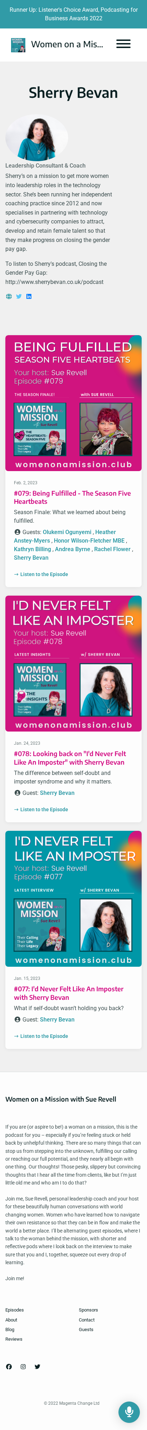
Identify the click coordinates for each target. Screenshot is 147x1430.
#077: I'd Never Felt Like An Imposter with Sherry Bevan (68, 993)
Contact (87, 1320)
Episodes (14, 1310)
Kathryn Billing (32, 549)
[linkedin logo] (28, 296)
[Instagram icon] (23, 1367)
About (11, 1320)
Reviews (13, 1339)
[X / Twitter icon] (37, 1367)
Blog (9, 1329)
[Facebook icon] (8, 1367)
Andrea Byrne (72, 549)
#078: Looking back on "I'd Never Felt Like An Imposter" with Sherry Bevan (70, 757)
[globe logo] (9, 296)
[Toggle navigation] (123, 45)
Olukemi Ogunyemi (67, 532)
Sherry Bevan (31, 557)
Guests (86, 1329)
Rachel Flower (112, 549)
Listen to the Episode (44, 574)
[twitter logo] (19, 296)
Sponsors (88, 1310)
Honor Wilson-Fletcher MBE (89, 540)
